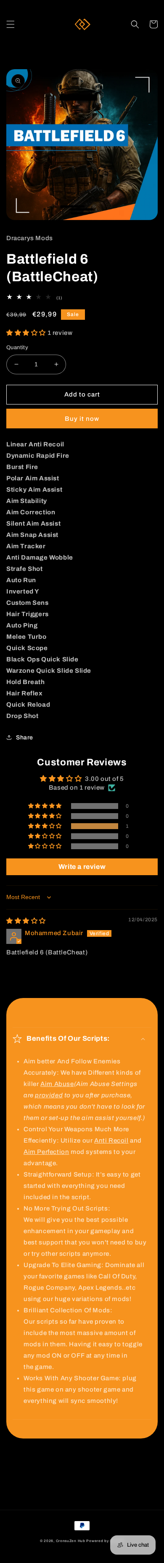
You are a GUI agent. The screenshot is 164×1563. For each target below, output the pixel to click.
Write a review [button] (82, 866)
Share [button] (24, 737)
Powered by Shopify (105, 1541)
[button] (10, 24)
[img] (26, 921)
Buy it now (82, 418)
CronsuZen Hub (70, 1541)
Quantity (17, 347)
